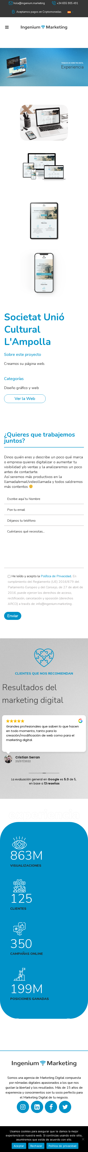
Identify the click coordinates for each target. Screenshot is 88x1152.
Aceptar (19, 1145)
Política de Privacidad (56, 576)
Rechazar (36, 1145)
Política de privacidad (63, 1145)
